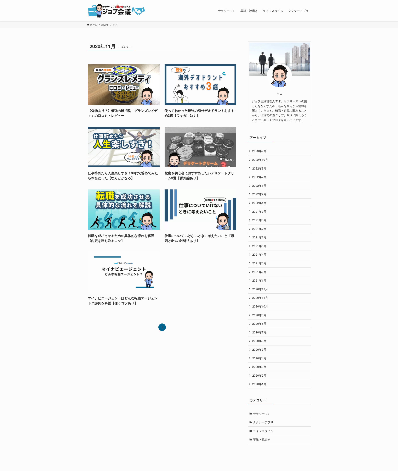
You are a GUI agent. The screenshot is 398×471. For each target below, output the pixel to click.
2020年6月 (259, 341)
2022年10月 (260, 159)
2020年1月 (259, 384)
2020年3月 (259, 367)
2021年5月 (259, 246)
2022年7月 (259, 177)
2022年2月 (259, 194)
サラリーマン (262, 413)
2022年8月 (259, 168)
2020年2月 (259, 375)
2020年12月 (260, 289)
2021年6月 (259, 237)
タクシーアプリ (263, 422)
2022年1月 (259, 203)
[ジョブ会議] (117, 10)
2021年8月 (259, 220)
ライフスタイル (263, 431)
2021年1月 (259, 280)
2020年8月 (259, 323)
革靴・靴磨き (262, 439)
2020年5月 (259, 349)
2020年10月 (260, 306)
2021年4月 (259, 254)
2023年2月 (259, 151)
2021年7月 (259, 229)
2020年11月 (260, 297)
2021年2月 (259, 272)
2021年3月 (259, 263)
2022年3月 (259, 185)
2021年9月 (259, 211)
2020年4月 (259, 358)
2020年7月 (259, 332)
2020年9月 (259, 315)
